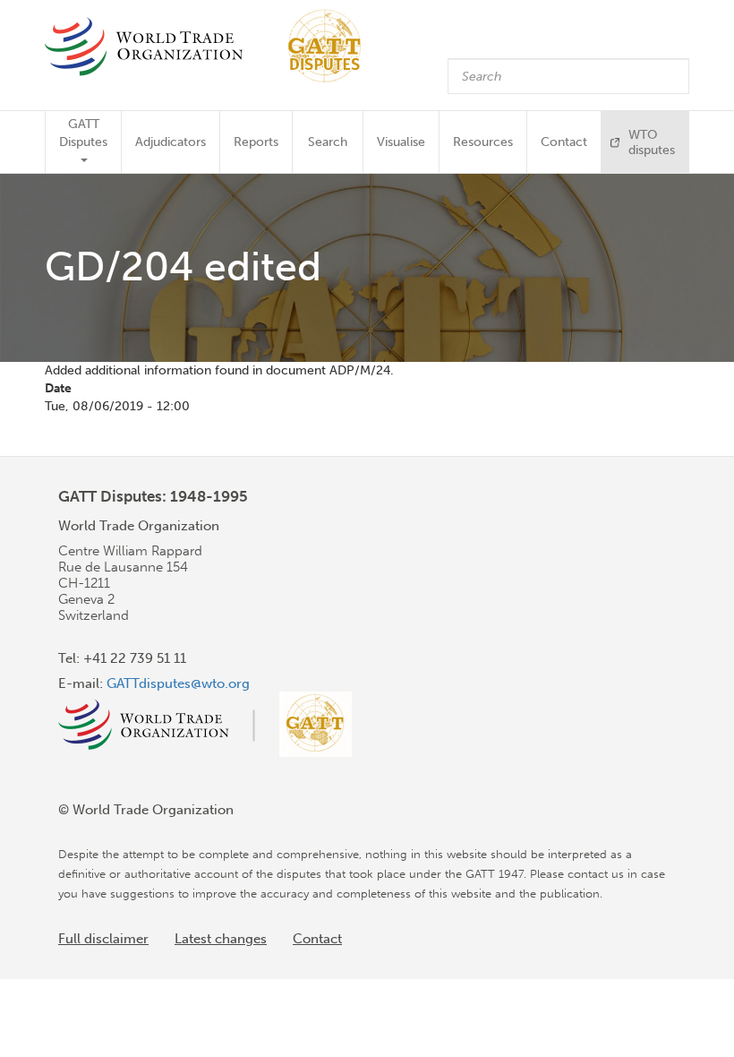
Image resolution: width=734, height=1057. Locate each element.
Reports (256, 142)
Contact (564, 142)
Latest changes (221, 939)
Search (327, 142)
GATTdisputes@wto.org (178, 683)
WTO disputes (651, 142)
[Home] (212, 46)
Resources (483, 142)
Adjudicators (170, 142)
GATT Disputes (83, 133)
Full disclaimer (103, 939)
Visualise (401, 142)
